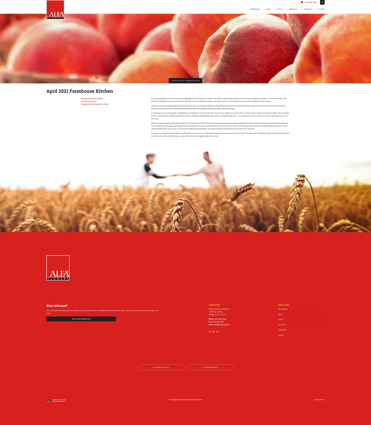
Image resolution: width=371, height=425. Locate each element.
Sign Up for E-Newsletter (81, 319)
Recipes (174, 81)
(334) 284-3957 (218, 321)
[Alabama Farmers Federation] (58, 267)
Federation (308, 9)
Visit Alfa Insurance (162, 367)
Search (322, 2)
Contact (322, 9)
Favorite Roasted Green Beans (92, 98)
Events (280, 9)
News (268, 9)
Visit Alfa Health (211, 367)
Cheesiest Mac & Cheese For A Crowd (94, 104)
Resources (293, 9)
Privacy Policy (319, 399)
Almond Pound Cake (88, 101)
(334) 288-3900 (310, 2)
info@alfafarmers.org (222, 324)
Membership (254, 9)
